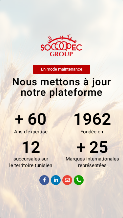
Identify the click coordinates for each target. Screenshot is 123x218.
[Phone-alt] (79, 180)
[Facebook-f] (44, 180)
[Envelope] (67, 180)
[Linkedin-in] (56, 180)
